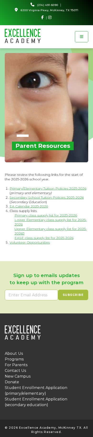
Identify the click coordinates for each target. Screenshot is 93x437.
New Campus (18, 376)
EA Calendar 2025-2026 (29, 206)
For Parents (16, 365)
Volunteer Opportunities (30, 242)
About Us (14, 353)
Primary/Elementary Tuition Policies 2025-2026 (48, 188)
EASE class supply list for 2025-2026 (44, 238)
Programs (14, 359)
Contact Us (15, 370)
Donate (12, 382)
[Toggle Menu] (81, 36)
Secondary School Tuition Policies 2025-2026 (47, 197)
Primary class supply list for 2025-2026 (46, 215)
